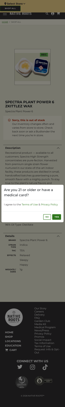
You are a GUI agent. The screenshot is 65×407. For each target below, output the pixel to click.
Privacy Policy (49, 204)
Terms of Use (30, 204)
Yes (56, 217)
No (47, 217)
